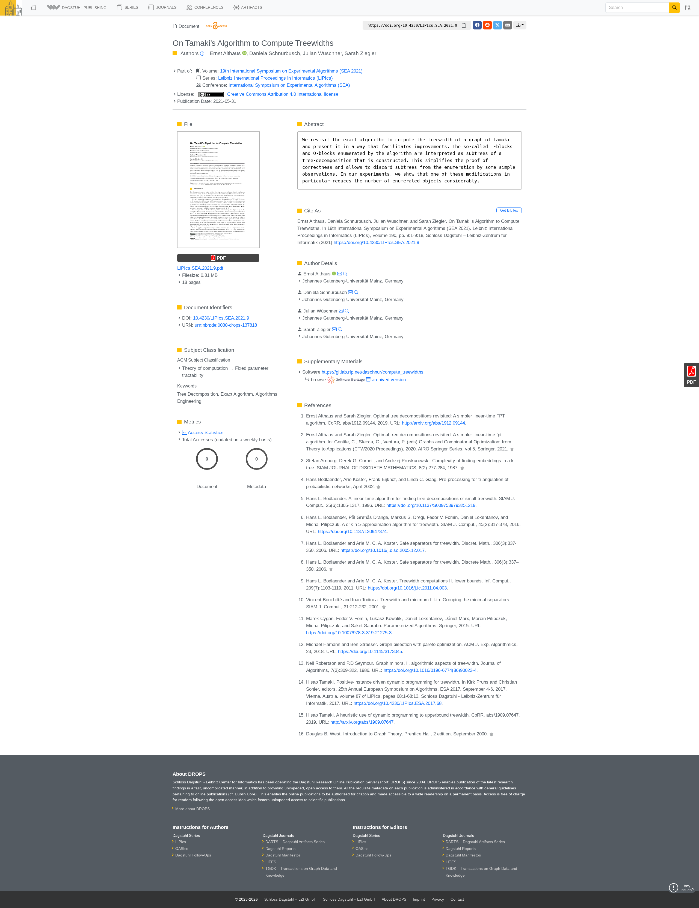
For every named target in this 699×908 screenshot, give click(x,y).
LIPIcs (180, 842)
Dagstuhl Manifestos (283, 855)
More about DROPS (192, 809)
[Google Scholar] (512, 449)
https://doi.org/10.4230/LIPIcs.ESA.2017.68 (398, 703)
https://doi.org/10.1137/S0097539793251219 (430, 505)
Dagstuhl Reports (280, 848)
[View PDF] (218, 189)
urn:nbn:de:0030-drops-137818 (226, 325)
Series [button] (130, 7)
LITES (270, 862)
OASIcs (181, 848)
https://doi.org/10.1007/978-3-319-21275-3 (349, 632)
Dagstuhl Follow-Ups (193, 855)
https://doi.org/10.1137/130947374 (352, 531)
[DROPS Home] (34, 7)
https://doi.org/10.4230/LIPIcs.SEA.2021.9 (376, 242)
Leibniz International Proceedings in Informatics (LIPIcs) (275, 78)
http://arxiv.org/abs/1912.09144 (433, 423)
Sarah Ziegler (360, 53)
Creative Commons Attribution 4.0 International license (282, 94)
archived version (388, 379)
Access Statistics (205, 432)
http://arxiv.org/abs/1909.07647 (361, 722)
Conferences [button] (208, 7)
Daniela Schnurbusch (274, 53)
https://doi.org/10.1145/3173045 (370, 651)
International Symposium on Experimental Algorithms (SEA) (289, 85)
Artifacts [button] (251, 7)
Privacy (437, 899)
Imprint (419, 899)
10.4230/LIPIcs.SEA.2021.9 (221, 318)
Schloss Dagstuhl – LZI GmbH (290, 899)
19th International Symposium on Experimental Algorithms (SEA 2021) (291, 71)
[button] (77, 7)
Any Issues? (687, 888)
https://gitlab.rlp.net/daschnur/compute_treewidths (372, 372)
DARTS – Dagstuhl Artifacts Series (295, 842)
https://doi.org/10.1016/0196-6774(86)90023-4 (430, 670)
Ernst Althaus (225, 53)
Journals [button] (165, 7)
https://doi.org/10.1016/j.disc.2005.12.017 (382, 550)
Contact (457, 899)
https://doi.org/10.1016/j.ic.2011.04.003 (407, 588)
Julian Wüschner (322, 53)
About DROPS (394, 899)
